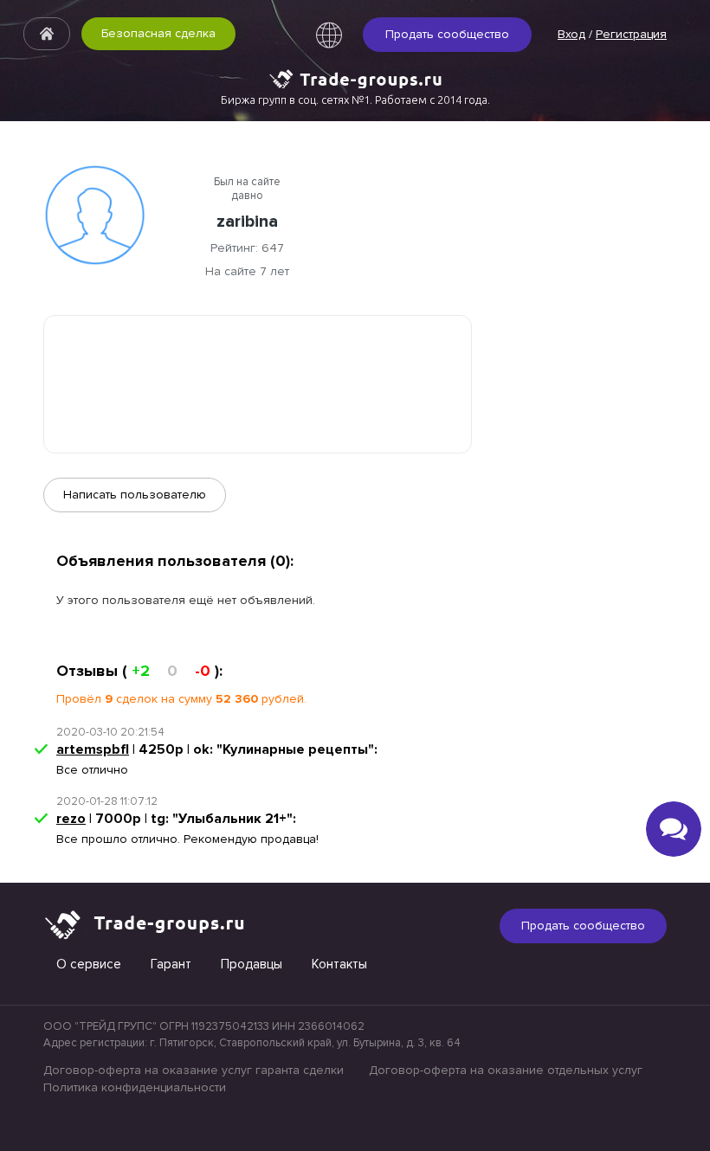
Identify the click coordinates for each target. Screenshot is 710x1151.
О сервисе (88, 964)
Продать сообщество (447, 34)
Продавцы (251, 964)
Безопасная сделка (158, 33)
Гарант (171, 964)
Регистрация (631, 34)
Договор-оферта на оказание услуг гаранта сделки (193, 1070)
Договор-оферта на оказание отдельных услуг (505, 1070)
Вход (571, 34)
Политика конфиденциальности (134, 1087)
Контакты (339, 964)
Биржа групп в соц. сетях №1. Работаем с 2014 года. (355, 99)
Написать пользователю (134, 494)
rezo (71, 818)
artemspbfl (92, 749)
